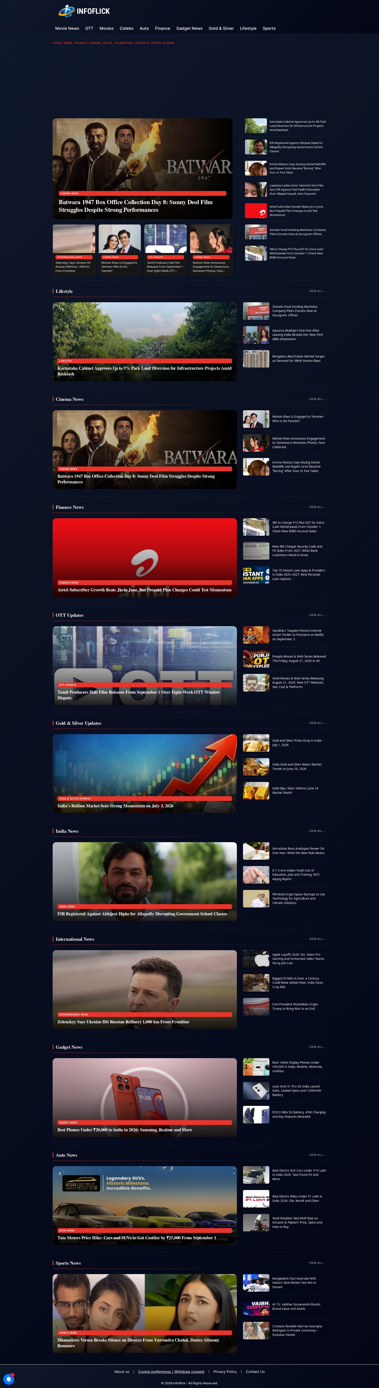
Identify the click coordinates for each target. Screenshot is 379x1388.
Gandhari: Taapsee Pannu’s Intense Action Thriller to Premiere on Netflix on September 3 (298, 635)
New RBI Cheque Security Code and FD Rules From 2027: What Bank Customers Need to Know (297, 551)
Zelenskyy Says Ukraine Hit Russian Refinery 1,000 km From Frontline (73, 267)
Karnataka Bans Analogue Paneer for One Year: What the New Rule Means (298, 851)
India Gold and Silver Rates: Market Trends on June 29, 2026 (297, 766)
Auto (144, 28)
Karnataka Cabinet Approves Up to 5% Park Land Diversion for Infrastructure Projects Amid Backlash (298, 126)
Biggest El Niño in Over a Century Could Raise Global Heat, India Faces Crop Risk (297, 982)
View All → (317, 291)
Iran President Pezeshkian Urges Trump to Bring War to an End (295, 1006)
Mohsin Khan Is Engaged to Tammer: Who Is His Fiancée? (119, 267)
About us (121, 1371)
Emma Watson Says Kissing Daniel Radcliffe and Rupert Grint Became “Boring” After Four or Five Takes (298, 168)
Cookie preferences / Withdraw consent (171, 1371)
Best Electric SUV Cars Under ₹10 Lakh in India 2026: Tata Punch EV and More (299, 1175)
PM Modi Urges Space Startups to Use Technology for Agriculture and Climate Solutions (298, 898)
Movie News (67, 28)
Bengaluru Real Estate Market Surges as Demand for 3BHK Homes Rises (298, 358)
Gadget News (189, 28)
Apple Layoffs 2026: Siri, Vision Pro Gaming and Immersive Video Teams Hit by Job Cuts (298, 959)
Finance (162, 28)
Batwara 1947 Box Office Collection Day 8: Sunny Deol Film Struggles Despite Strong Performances (136, 205)
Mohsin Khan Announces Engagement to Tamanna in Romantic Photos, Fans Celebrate (211, 269)
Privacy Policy (225, 1371)
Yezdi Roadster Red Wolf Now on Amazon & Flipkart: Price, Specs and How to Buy (297, 1222)
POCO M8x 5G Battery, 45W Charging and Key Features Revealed (298, 1114)
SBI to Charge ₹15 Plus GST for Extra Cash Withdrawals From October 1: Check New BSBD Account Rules (296, 253)
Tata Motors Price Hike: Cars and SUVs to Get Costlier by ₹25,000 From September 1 (136, 1237)
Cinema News (70, 193)
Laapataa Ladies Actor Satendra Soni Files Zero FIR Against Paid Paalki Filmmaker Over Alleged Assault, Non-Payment (297, 189)
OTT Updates (155, 257)
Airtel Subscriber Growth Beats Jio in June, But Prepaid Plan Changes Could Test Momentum (297, 211)
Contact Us (255, 1371)
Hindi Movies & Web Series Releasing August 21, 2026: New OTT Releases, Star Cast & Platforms (298, 682)
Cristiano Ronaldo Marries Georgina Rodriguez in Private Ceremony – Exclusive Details (297, 1330)
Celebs (127, 28)
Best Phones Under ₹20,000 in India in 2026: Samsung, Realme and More (124, 1129)
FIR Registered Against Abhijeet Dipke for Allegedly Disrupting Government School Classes (296, 147)
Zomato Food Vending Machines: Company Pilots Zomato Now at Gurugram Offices (298, 232)
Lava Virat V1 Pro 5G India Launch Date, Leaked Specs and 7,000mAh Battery (296, 1090)
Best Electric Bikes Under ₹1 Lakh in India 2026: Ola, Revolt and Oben (297, 1198)
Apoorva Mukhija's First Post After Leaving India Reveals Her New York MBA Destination (297, 335)
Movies (107, 28)
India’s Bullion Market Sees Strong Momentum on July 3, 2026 (115, 806)
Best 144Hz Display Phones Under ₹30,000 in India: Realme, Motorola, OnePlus (297, 1067)
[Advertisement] (189, 81)
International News (69, 257)
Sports (269, 28)
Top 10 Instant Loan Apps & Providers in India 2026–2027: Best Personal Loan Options (298, 574)
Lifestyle (248, 28)
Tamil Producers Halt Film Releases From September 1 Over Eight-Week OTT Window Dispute (165, 269)
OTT (89, 28)
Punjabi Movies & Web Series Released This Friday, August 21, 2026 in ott (299, 658)
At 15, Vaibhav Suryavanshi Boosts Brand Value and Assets (296, 1306)
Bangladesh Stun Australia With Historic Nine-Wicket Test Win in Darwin (294, 1283)
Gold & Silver (221, 28)
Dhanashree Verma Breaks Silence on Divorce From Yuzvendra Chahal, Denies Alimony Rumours (138, 1343)
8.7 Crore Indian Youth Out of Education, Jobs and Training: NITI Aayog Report (296, 874)
